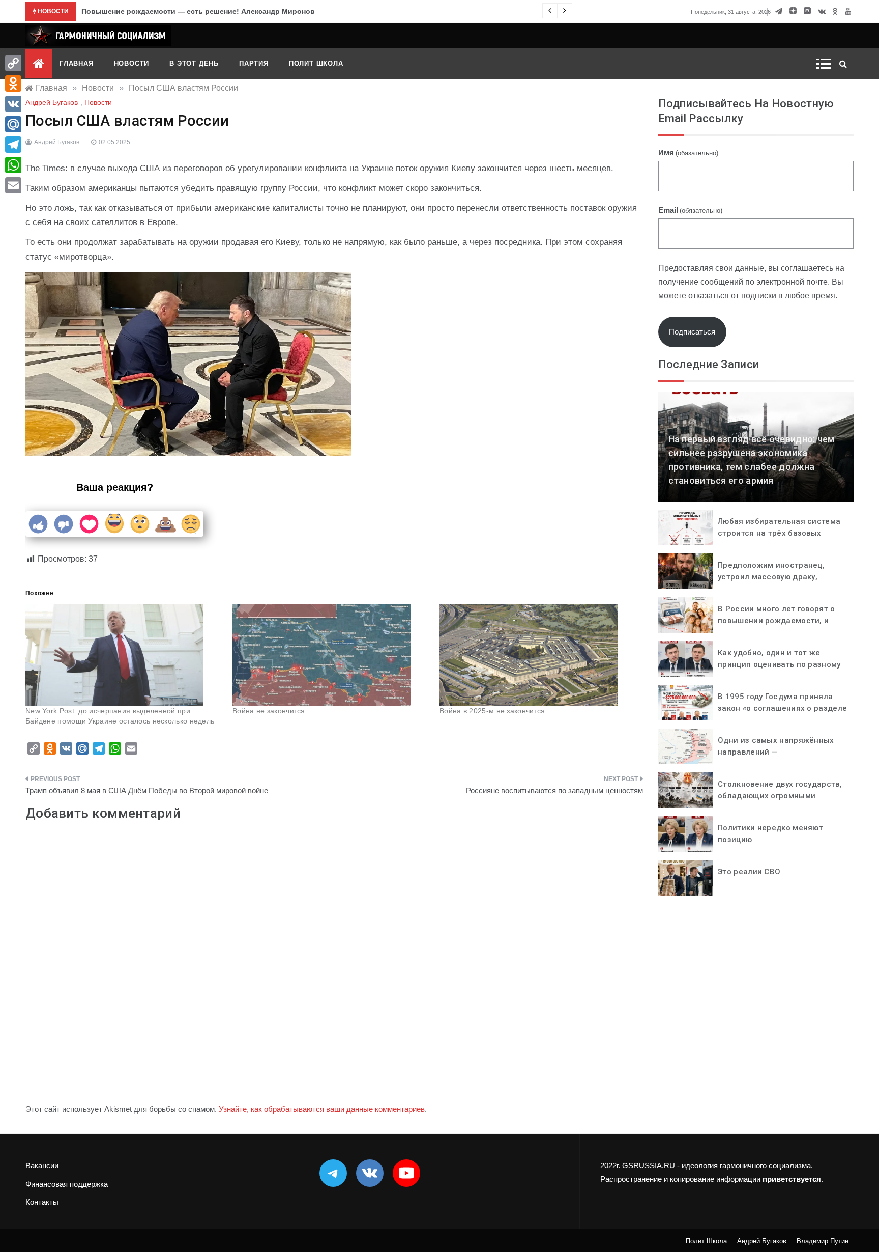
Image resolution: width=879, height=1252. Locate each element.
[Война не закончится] (330, 655)
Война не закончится (268, 711)
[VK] (13, 104)
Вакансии (41, 1165)
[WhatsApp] (13, 165)
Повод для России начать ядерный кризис (158, 11)
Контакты (41, 1202)
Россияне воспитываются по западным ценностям (554, 790)
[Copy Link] (13, 63)
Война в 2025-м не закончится (492, 711)
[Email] (13, 185)
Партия (254, 63)
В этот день (194, 63)
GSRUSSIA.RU (648, 1165)
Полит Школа (316, 63)
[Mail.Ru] (13, 124)
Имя (688, 152)
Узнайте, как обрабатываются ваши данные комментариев (322, 1109)
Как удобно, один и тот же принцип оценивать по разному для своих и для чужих (779, 664)
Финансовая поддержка (66, 1184)
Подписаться (692, 331)
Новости (132, 63)
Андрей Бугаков (51, 102)
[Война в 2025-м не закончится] (538, 655)
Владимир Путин (822, 1241)
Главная (77, 63)
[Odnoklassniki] (13, 83)
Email (690, 210)
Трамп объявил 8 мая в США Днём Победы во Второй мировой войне (146, 790)
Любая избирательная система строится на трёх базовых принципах (779, 533)
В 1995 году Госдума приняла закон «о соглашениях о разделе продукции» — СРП (782, 708)
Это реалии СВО (749, 871)
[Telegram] (13, 144)
